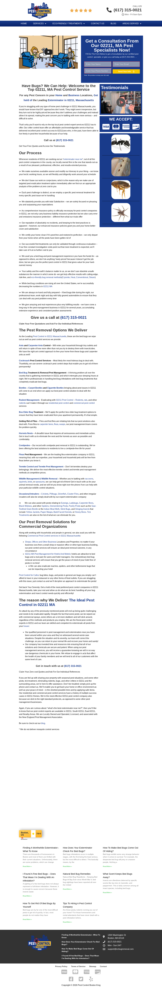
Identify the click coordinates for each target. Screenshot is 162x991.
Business (73, 95)
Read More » (27, 866)
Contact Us (97, 23)
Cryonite (66, 277)
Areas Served (131, 23)
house (26, 626)
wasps (62, 424)
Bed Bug (23, 373)
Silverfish (62, 494)
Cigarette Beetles (55, 388)
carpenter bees (46, 424)
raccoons (89, 479)
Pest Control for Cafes (29, 575)
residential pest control (59, 403)
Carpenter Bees (86, 503)
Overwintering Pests (59, 506)
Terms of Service (78, 966)
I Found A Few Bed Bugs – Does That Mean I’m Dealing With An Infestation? (39, 877)
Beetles (22, 388)
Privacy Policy (61, 966)
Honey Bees (80, 512)
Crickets (44, 494)
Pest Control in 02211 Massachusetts (49, 336)
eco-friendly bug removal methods (46, 277)
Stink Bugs (65, 509)
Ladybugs (73, 503)
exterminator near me (72, 159)
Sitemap (92, 966)
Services (38, 23)
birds (30, 482)
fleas (56, 424)
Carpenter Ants (35, 345)
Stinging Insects (82, 509)
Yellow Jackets (32, 512)
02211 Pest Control (64, 400)
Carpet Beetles (35, 388)
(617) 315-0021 (64, 140)
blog (43, 723)
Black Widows (25, 506)
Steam (92, 277)
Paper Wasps (46, 512)
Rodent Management (29, 400)
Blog (113, 23)
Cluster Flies (73, 494)
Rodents (79, 400)
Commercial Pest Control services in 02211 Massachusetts (54, 536)
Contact (103, 966)
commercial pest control (84, 403)
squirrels (23, 482)
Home (24, 23)
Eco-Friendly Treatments (67, 23)
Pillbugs (53, 494)
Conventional (82, 277)
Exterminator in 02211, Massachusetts (71, 100)
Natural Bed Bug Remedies (76, 874)
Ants (21, 345)
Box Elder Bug (26, 412)
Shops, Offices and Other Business (40, 542)
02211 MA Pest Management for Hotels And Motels (47, 554)
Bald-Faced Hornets (63, 512)
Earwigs (64, 503)
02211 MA (47, 286)
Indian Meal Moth (51, 509)
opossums (40, 482)
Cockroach (24, 361)
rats (85, 400)
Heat (73, 277)
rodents (22, 403)
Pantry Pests (74, 506)
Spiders (45, 506)
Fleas (21, 454)
